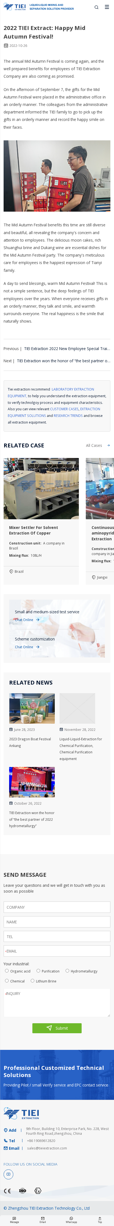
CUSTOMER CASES (64, 409)
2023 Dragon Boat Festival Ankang (30, 742)
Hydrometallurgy (84, 971)
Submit (57, 1028)
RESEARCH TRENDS (68, 415)
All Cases (98, 445)
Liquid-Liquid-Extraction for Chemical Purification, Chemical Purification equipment (80, 749)
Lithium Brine (46, 981)
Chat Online (27, 619)
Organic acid (20, 971)
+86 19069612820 (41, 1140)
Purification (50, 971)
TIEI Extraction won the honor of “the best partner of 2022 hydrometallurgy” (32, 819)
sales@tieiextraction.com (47, 1148)
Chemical (17, 981)
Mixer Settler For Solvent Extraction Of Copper (33, 530)
